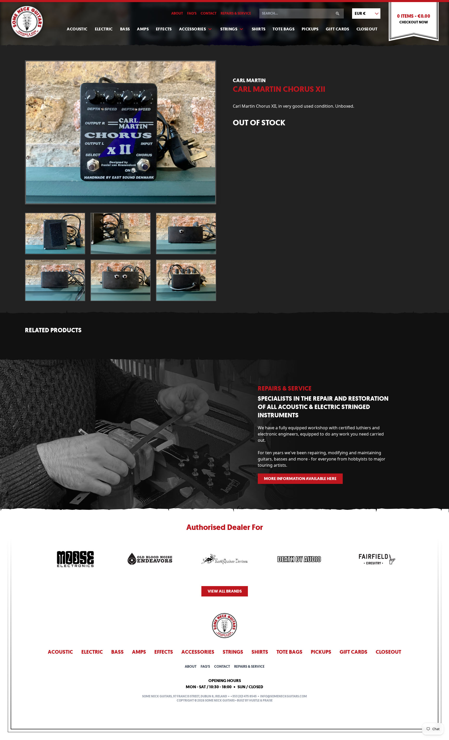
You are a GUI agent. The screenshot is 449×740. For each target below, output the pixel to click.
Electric (104, 29)
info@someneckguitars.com (283, 696)
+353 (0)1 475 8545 (243, 696)
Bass (125, 29)
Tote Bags (283, 29)
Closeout (366, 29)
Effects (164, 29)
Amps (143, 29)
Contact (208, 13)
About (177, 13)
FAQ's (191, 13)
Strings (228, 29)
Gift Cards (337, 29)
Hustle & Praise (261, 700)
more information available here (300, 478)
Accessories (192, 29)
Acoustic (77, 29)
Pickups (310, 29)
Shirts (258, 29)
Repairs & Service (236, 13)
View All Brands (225, 591)
